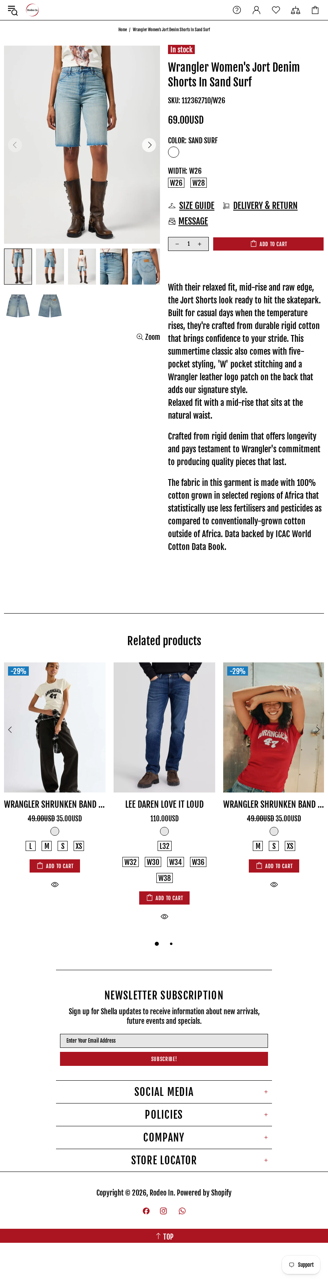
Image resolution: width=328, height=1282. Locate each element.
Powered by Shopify (204, 1192)
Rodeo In (32, 10)
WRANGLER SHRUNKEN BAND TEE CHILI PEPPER (274, 804)
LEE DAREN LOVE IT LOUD (164, 804)
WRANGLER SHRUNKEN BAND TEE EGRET (55, 804)
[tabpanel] (55, 784)
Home (122, 29)
